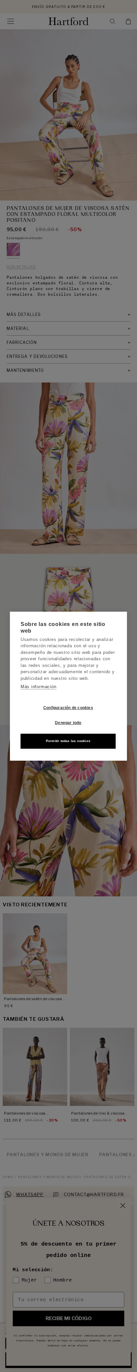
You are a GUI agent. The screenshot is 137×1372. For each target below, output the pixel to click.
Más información (39, 686)
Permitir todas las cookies (68, 741)
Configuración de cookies (68, 707)
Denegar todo (68, 722)
